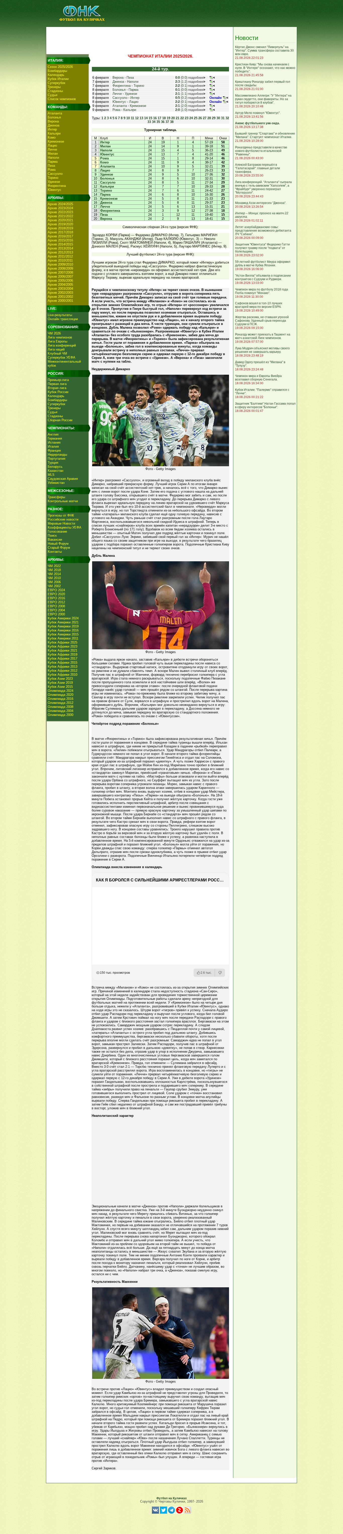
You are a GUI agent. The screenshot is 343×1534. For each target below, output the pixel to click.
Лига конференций (62, 345)
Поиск (52, 535)
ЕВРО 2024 (56, 590)
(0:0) (181, 77)
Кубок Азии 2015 (60, 687)
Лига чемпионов (60, 337)
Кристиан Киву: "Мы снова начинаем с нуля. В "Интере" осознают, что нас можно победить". (265, 68)
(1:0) (181, 110)
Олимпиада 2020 (60, 695)
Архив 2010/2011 (60, 260)
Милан (53, 153)
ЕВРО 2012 (56, 602)
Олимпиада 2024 (60, 691)
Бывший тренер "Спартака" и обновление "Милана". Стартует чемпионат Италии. (265, 135)
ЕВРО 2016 (56, 598)
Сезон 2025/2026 (60, 67)
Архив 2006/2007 (60, 276)
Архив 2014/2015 (60, 244)
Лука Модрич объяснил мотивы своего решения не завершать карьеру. (262, 350)
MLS (51, 475)
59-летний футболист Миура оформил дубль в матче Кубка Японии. (262, 263)
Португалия (56, 458)
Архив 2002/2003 (60, 292)
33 (149, 122)
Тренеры (54, 87)
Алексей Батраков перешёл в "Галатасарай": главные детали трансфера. (257, 168)
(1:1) (181, 94)
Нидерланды (57, 454)
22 (182, 118)
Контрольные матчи (63, 501)
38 (172, 122)
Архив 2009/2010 (60, 264)
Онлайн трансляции (63, 319)
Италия (53, 446)
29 (213, 118)
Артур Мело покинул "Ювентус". (257, 113)
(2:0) (181, 106)
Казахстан (55, 471)
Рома (51, 170)
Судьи (52, 95)
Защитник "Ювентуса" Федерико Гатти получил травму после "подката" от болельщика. (262, 248)
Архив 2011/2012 (60, 256)
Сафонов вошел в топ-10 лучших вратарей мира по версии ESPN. (258, 305)
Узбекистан (56, 483)
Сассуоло (55, 174)
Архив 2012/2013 (60, 252)
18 (164, 118)
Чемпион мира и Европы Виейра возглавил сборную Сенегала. (258, 377)
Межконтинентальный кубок (64, 363)
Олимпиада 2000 (60, 715)
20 (173, 118)
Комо (51, 137)
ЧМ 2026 (54, 333)
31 (222, 118)
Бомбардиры (57, 71)
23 (186, 118)
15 (150, 118)
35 (158, 122)
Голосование (57, 531)
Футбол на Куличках (171, 1498)
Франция (54, 450)
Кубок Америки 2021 (63, 622)
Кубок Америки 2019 (63, 626)
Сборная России (60, 420)
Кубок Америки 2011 (63, 638)
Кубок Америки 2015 (63, 634)
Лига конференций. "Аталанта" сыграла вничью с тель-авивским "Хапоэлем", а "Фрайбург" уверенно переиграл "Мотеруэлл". (263, 187)
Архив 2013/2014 (60, 248)
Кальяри (54, 133)
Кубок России (58, 392)
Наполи (53, 157)
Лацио (52, 145)
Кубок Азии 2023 (60, 678)
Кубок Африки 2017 (62, 658)
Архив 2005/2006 (60, 280)
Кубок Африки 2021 (62, 650)
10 (128, 118)
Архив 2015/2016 (60, 240)
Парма (53, 161)
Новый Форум (58, 543)
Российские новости (63, 519)
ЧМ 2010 (54, 578)
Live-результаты (60, 315)
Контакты (55, 551)
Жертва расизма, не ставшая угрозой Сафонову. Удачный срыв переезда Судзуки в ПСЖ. (262, 320)
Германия (55, 438)
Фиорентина (57, 186)
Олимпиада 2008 (60, 707)
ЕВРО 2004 (56, 610)
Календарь (56, 75)
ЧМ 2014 (54, 574)
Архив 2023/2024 (60, 208)
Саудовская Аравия (63, 479)
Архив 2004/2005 (60, 284)
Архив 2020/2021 (60, 220)
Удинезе (54, 182)
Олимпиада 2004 (60, 711)
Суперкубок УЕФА (61, 357)
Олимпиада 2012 (60, 703)
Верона (53, 121)
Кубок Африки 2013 (62, 666)
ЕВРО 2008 (56, 606)
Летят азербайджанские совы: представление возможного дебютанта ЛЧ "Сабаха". (263, 230)
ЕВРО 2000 (56, 614)
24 (191, 118)
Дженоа (53, 125)
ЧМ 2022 (54, 566)
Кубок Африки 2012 (62, 670)
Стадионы (55, 91)
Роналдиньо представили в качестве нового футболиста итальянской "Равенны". (261, 151)
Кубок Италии (58, 79)
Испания (54, 442)
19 (168, 118)
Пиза (51, 165)
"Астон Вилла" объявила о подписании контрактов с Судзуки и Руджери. (263, 277)
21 (177, 118)
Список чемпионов (62, 99)
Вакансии (55, 539)
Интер (52, 129)
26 (200, 118)
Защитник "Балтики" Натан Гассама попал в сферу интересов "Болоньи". (265, 405)
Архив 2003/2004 (60, 288)
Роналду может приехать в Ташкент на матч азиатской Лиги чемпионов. (262, 336)
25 (195, 118)
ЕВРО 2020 (56, 594)
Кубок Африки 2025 (62, 642)
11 (132, 118)
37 (167, 122)
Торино (53, 178)
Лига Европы (57, 341)
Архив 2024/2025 (60, 204)
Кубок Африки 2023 (62, 646)
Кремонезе (56, 141)
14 (146, 118)
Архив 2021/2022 (60, 216)
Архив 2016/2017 (60, 236)
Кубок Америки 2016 (63, 630)
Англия (53, 434)
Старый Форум (59, 547)
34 (153, 122)
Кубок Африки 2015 (62, 662)
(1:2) (181, 81)
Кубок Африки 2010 (62, 674)
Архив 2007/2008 (60, 272)
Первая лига (57, 384)
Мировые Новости (61, 523)
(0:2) (181, 98)
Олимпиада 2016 (60, 699)
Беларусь (55, 466)
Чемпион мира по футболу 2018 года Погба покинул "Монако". (261, 291)
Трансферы (56, 497)
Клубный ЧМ (57, 353)
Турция (53, 462)
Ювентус (54, 190)
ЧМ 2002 (54, 586)
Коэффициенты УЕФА (64, 527)
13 (141, 118)
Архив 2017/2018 (60, 232)
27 (204, 118)
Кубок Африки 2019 (62, 654)
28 (209, 118)
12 (137, 118)
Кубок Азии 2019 (60, 683)
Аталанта (55, 113)
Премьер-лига (58, 380)
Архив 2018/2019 (60, 228)
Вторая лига (57, 388)
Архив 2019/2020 (60, 224)
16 (155, 118)
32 (227, 118)
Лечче (52, 149)
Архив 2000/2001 (60, 301)
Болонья (54, 117)
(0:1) (181, 86)
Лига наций (56, 349)
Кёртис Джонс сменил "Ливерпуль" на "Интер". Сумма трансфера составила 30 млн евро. (264, 50)
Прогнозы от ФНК (61, 515)
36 (162, 122)
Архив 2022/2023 (60, 212)
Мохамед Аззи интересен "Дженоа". (260, 203)
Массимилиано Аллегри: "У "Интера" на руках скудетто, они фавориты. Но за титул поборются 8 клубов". (263, 99)
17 (159, 118)
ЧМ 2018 (54, 570)
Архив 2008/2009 (60, 268)
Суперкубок (56, 83)
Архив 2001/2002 (60, 297)
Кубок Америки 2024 (63, 618)
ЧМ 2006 (54, 582)
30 (218, 118)
